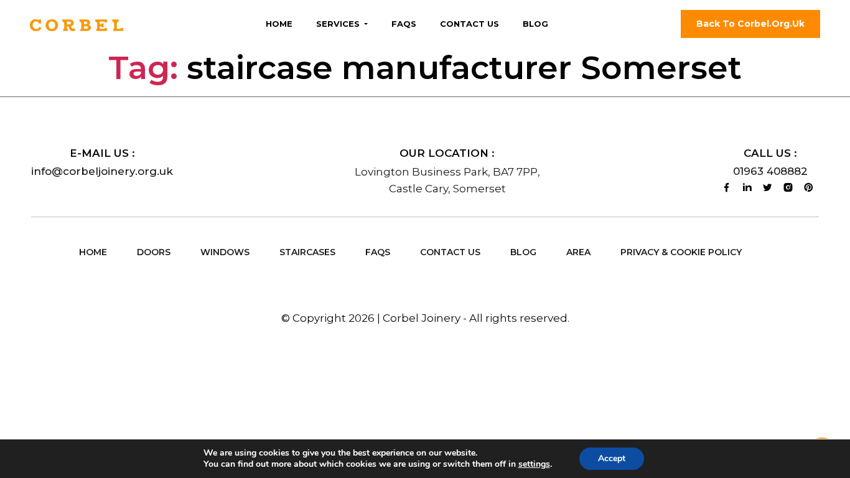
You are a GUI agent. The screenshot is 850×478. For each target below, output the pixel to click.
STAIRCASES (307, 252)
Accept (611, 458)
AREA (578, 252)
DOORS (153, 252)
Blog (535, 24)
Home (279, 24)
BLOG (523, 252)
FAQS (377, 252)
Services (339, 24)
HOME (93, 252)
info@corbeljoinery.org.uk (102, 171)
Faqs (403, 24)
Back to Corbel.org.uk (750, 23)
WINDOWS (225, 252)
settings (534, 464)
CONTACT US (450, 252)
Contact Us (469, 24)
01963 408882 (770, 171)
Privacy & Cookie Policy (681, 252)
